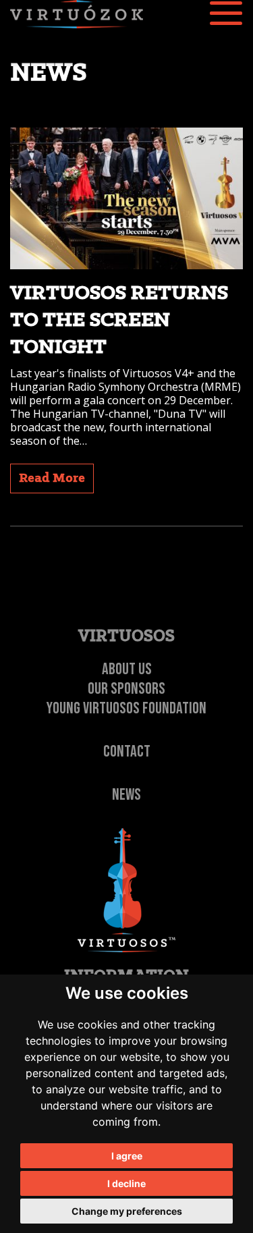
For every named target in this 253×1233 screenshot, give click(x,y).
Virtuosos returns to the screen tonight (119, 320)
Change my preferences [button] (127, 1211)
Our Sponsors (126, 688)
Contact (126, 751)
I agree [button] (126, 1155)
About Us (127, 669)
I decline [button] (126, 1183)
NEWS (126, 794)
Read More (52, 478)
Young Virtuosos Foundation (126, 708)
